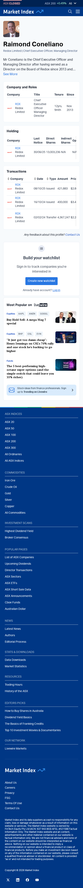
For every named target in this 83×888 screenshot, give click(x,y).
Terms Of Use (13, 803)
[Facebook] (27, 880)
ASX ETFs (11, 583)
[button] (21, 313)
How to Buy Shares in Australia (24, 711)
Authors (10, 635)
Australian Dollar (15, 609)
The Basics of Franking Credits (24, 723)
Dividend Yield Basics (18, 717)
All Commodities (15, 512)
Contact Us (72, 234)
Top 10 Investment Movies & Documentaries (33, 730)
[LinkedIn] (18, 880)
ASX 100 (10, 435)
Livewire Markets (15, 748)
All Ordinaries (13, 454)
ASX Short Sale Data (18, 589)
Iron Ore (10, 480)
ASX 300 (10, 448)
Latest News (13, 629)
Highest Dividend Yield (19, 531)
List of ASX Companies (19, 557)
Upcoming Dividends (18, 563)
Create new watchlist (41, 281)
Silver (8, 500)
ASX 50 (9, 428)
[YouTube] (37, 880)
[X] (8, 880)
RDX (18, 104)
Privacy (9, 793)
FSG (7, 798)
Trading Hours (13, 684)
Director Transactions (18, 570)
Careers (10, 787)
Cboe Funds (12, 602)
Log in (56, 290)
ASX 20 (9, 422)
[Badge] (41, 248)
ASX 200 (50, 3)
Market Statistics (16, 666)
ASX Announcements (18, 596)
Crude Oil (11, 487)
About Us (11, 782)
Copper (9, 506)
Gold (8, 493)
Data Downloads (15, 660)
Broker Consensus (16, 537)
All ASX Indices (14, 460)
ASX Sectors (13, 576)
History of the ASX (16, 691)
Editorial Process (15, 641)
